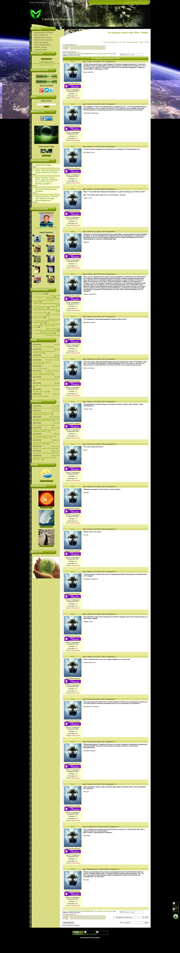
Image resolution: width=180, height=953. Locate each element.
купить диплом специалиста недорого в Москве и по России (46, 64)
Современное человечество (44, 297)
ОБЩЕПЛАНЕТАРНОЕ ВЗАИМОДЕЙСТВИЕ (81, 53)
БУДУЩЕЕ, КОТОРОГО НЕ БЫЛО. (44, 408)
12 (116, 529)
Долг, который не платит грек (42, 425)
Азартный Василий (39, 396)
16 (115, 699)
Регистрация (135, 2)
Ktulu (73, 61)
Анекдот (56, 389)
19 (119, 826)
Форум (65, 53)
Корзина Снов (39, 294)
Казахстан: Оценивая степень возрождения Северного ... (43, 413)
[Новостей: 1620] (37, 239)
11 (116, 486)
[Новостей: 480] (51, 249)
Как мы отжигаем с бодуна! (42, 346)
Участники (121, 42)
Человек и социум (53, 298)
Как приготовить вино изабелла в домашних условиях (44, 443)
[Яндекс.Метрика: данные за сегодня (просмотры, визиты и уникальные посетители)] (90, 933)
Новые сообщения (110, 42)
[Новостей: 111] (37, 279)
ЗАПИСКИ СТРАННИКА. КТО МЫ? (44, 453)
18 (115, 784)
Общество (55, 427)
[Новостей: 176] (51, 269)
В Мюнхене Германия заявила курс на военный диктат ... (45, 307)
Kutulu (78, 52)
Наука (57, 434)
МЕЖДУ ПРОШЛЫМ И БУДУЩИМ (44, 448)
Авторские (55, 406)
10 (116, 444)
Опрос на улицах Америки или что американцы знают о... (44, 430)
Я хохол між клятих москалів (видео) (45, 379)
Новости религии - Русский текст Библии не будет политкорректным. (46, 198)
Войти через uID (46, 59)
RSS (146, 2)
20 (119, 869)
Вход (141, 2)
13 (116, 571)
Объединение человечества (50, 332)
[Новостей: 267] (51, 259)
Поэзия (56, 423)
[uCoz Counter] (102, 934)
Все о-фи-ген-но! (38, 368)
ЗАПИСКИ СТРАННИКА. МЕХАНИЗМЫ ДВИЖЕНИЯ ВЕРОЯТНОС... (46, 419)
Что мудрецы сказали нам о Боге (46, 330)
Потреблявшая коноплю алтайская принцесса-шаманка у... (44, 436)
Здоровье (56, 440)
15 (116, 656)
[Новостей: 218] (37, 269)
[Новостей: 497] (37, 249)
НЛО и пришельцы (53, 314)
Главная (127, 2)
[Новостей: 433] (37, 259)
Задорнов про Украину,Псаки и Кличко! (46, 385)
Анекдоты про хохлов (40, 391)
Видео (57, 344)
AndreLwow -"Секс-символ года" (46, 228)
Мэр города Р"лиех (41, 313)
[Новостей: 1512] (51, 239)
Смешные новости (53, 360)
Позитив (56, 366)
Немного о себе (54, 319)
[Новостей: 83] (51, 279)
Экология (56, 410)
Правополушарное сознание (44, 333)
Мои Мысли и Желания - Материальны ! (42, 316)
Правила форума (132, 42)
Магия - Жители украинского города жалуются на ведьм (47, 171)
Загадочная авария (43, 165)
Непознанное (54, 417)
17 (115, 741)
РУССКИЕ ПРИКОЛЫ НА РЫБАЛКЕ (45, 357)
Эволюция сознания (53, 335)
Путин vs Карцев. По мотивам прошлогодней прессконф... (43, 373)
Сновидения (55, 295)
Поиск (141, 42)
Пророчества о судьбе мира (50, 324)
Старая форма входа (46, 62)
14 (116, 614)
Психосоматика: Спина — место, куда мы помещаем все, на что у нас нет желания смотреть (46, 181)
